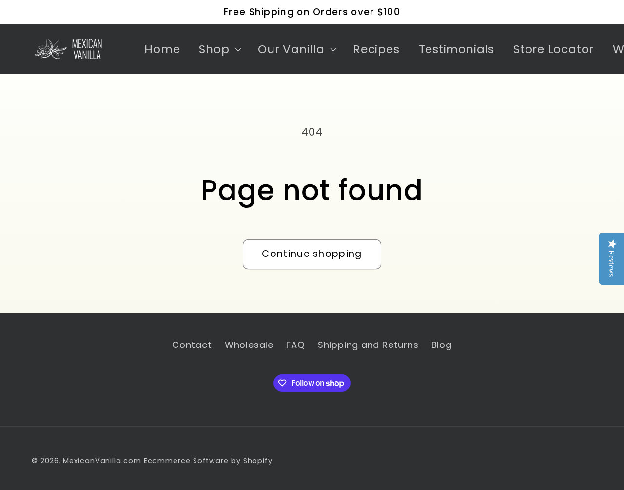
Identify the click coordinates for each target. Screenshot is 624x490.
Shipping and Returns (368, 345)
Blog (441, 345)
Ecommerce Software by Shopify (208, 461)
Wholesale (249, 345)
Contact (192, 345)
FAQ (295, 345)
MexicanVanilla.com (102, 461)
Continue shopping (312, 253)
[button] (219, 49)
